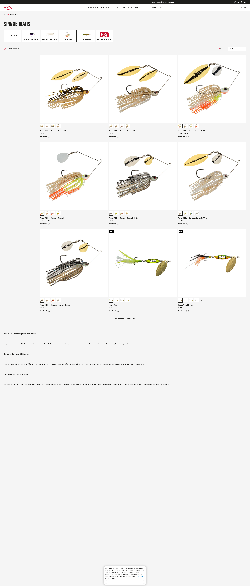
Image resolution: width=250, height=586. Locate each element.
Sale (162, 7)
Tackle (116, 7)
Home (6, 14)
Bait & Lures (106, 7)
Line (123, 7)
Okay (125, 582)
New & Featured (92, 7)
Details (25, 2)
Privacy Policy (139, 576)
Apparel (154, 7)
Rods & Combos (134, 7)
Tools (145, 7)
